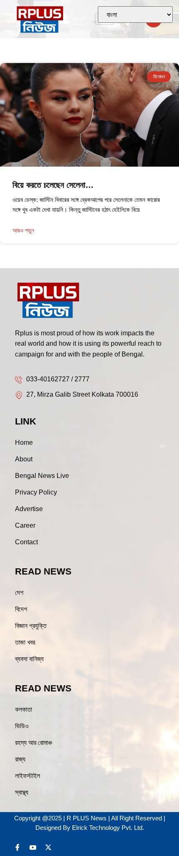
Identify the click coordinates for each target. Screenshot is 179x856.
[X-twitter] (48, 847)
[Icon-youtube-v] (33, 847)
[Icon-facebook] (17, 847)
